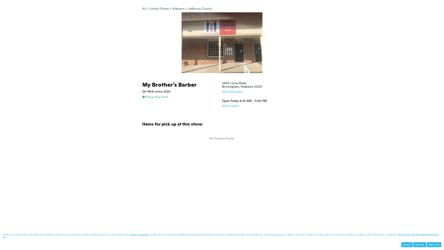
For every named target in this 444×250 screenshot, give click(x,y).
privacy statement (139, 234)
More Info (434, 244)
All (144, 9)
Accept (407, 244)
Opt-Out (419, 244)
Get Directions (232, 92)
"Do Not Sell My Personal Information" (418, 234)
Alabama (178, 9)
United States (159, 9)
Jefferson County (200, 9)
